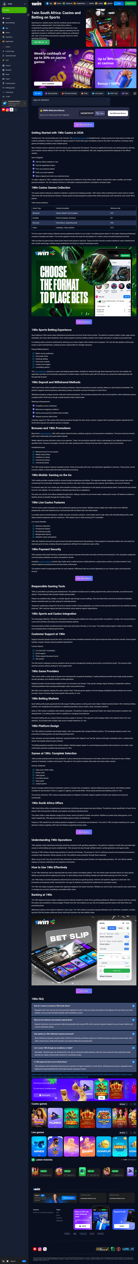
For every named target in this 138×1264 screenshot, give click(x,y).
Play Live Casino (84, 322)
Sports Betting (58, 1074)
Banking (72, 1077)
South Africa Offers (45, 1077)
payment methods (44, 562)
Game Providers (97, 1074)
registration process (80, 138)
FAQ (86, 1077)
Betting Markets (109, 1074)
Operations (56, 1077)
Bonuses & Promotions (72, 1074)
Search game (46, 1095)
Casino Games (48, 1074)
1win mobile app (40, 371)
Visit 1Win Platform (84, 578)
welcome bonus (45, 433)
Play (101, 1098)
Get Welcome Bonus (118, 113)
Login (119, 3)
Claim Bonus (48, 84)
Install (84, 1226)
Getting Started (37, 1074)
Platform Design (121, 1074)
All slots (122, 1104)
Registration (131, 3)
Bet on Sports (84, 832)
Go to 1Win (84, 991)
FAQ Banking (80, 1077)
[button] (86, 84)
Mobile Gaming (86, 1074)
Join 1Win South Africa (84, 125)
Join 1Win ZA (39, 42)
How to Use (65, 1077)
